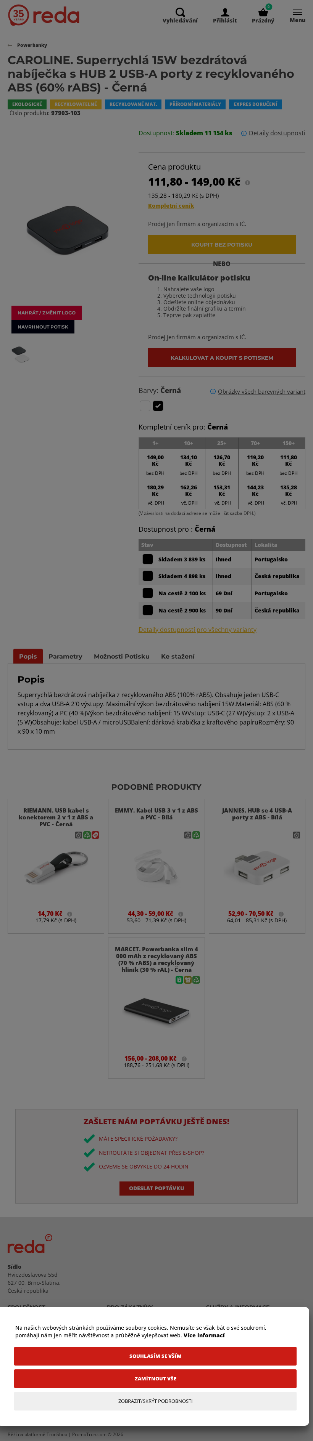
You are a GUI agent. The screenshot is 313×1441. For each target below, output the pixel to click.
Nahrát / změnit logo (47, 312)
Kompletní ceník (171, 205)
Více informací (204, 1335)
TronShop (57, 1434)
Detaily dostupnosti (277, 133)
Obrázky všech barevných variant (261, 391)
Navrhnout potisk (43, 327)
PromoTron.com (89, 1434)
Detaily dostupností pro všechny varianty (198, 629)
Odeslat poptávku (156, 1188)
